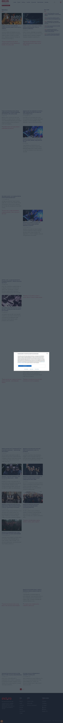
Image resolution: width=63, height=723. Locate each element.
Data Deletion (26, 369)
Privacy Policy (37, 369)
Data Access (31, 369)
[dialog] (31, 361)
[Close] (47, 354)
